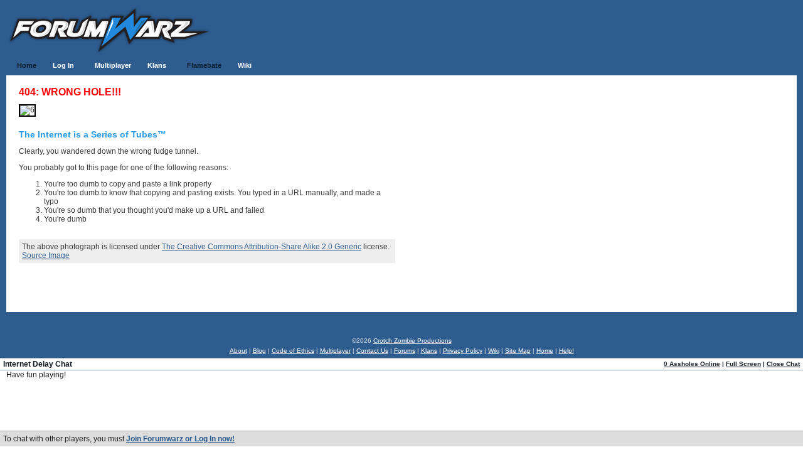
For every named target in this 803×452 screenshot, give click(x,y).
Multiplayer (335, 350)
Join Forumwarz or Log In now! (180, 438)
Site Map (518, 350)
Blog (259, 350)
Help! (566, 350)
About (238, 350)
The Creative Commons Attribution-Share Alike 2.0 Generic (261, 246)
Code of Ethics (293, 350)
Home (544, 350)
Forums (404, 350)
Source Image (46, 255)
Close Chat (783, 363)
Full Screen (743, 363)
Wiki (493, 350)
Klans (429, 350)
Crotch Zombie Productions (412, 340)
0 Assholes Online (692, 363)
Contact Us (372, 350)
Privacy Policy (462, 350)
